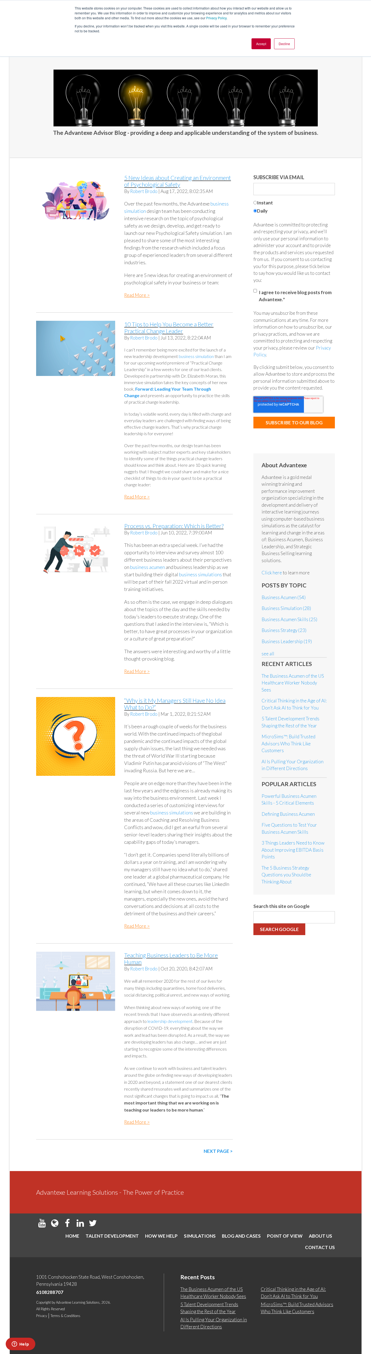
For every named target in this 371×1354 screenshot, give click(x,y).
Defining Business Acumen (288, 814)
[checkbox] (294, 207)
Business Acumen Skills (289, 619)
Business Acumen (284, 597)
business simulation (196, 356)
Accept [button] (261, 43)
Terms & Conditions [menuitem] (65, 1315)
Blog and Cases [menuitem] (241, 1236)
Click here (272, 572)
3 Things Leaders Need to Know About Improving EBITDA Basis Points (293, 850)
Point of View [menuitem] (285, 1236)
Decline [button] (284, 43)
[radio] (294, 203)
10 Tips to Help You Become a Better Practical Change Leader (168, 327)
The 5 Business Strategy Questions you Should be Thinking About (286, 875)
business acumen (147, 567)
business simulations (200, 574)
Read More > (137, 295)
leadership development (170, 1021)
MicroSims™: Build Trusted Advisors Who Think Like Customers (288, 743)
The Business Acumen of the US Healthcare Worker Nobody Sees (293, 683)
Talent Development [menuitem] (112, 1236)
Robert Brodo (144, 191)
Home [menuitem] (72, 1236)
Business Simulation (286, 608)
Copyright (43, 1302)
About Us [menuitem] (320, 1236)
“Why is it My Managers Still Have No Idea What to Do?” (174, 704)
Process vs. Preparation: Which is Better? (174, 525)
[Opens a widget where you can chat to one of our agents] (20, 1344)
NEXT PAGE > (218, 1151)
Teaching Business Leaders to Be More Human (171, 958)
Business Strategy (284, 630)
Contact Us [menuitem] (320, 1247)
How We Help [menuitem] (161, 1236)
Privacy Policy (216, 17)
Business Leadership (287, 641)
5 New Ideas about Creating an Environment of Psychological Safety (177, 181)
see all (268, 653)
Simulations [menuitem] (200, 1236)
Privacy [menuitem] (41, 1315)
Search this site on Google (281, 906)
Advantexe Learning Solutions (78, 1302)
